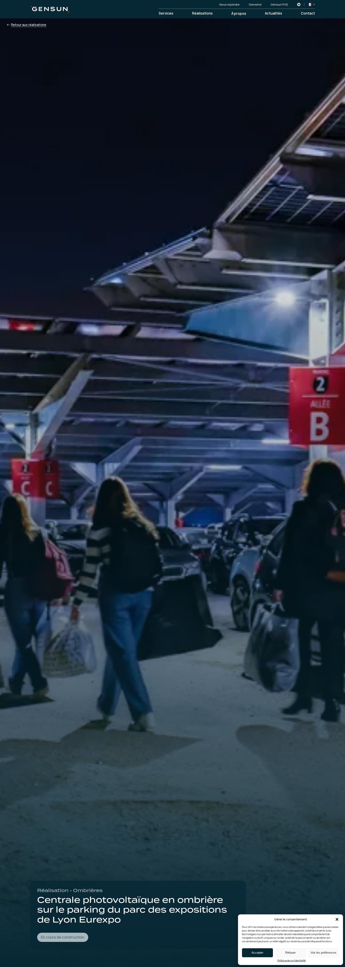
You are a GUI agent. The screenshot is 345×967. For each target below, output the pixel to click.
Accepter (257, 952)
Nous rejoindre (229, 4)
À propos (238, 14)
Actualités (273, 13)
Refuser (290, 952)
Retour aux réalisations (28, 25)
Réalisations (202, 13)
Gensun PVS (279, 4)
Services (166, 13)
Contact (308, 13)
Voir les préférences (323, 952)
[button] (337, 919)
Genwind (255, 4)
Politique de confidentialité (291, 960)
